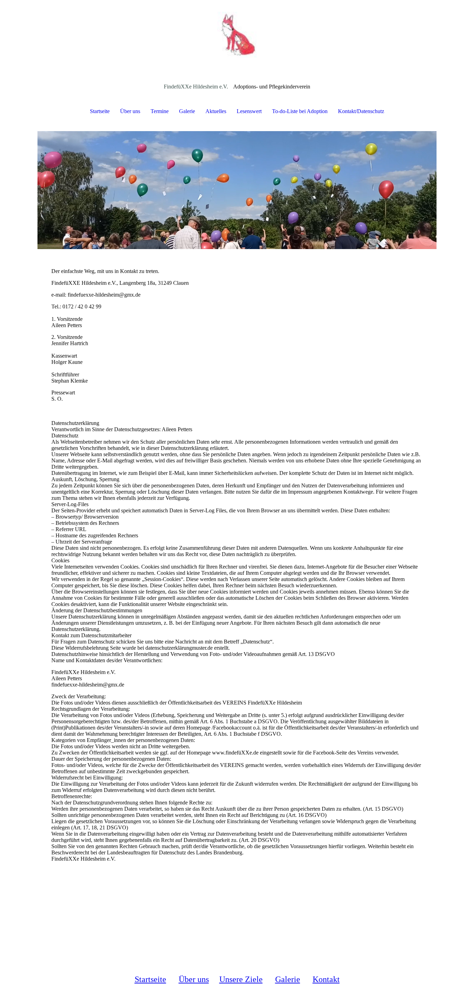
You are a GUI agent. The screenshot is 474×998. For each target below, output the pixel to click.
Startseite (100, 111)
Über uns (130, 111)
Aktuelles (215, 111)
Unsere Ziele (241, 979)
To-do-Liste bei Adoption (300, 111)
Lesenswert (249, 111)
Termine (160, 111)
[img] (237, 34)
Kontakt (326, 979)
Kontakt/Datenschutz (361, 111)
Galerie (187, 111)
